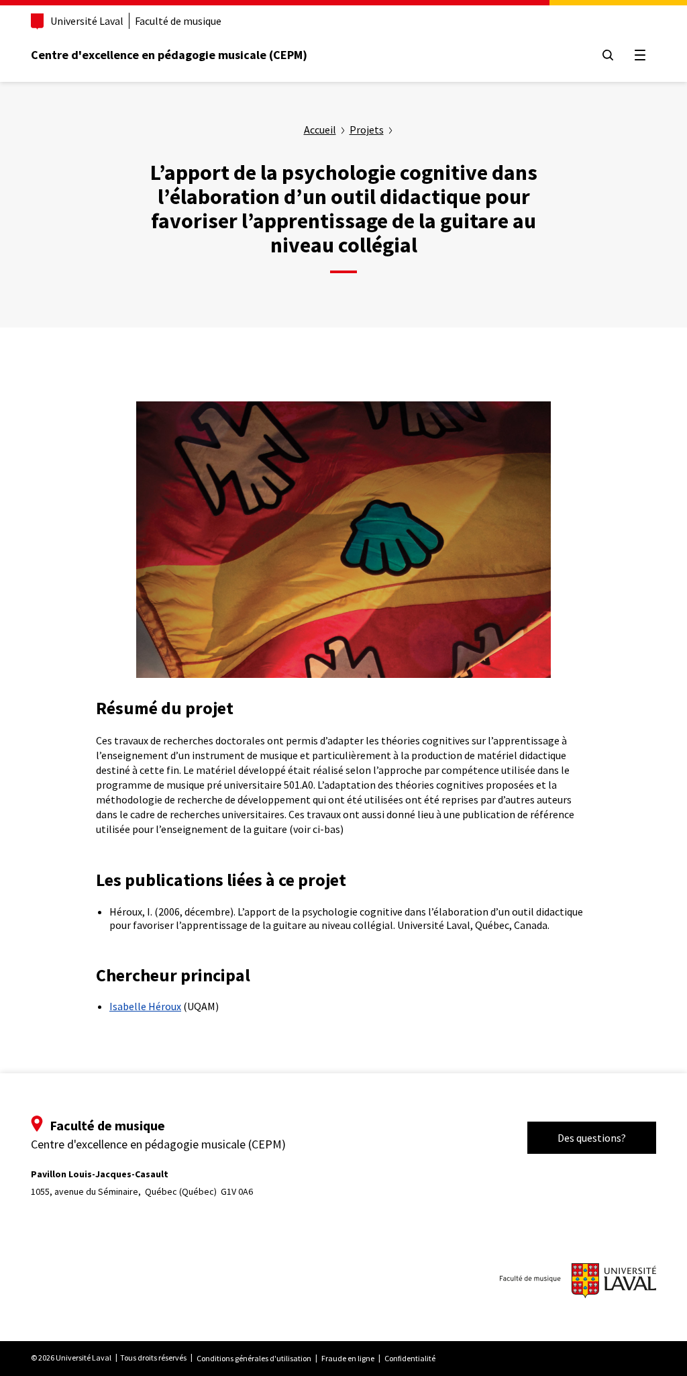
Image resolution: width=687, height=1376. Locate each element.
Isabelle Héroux (145, 1006)
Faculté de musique (178, 21)
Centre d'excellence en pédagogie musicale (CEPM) (169, 54)
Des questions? (592, 1137)
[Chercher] (608, 55)
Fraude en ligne (347, 1358)
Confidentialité (409, 1358)
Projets (367, 129)
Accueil (320, 129)
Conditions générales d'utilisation (254, 1358)
